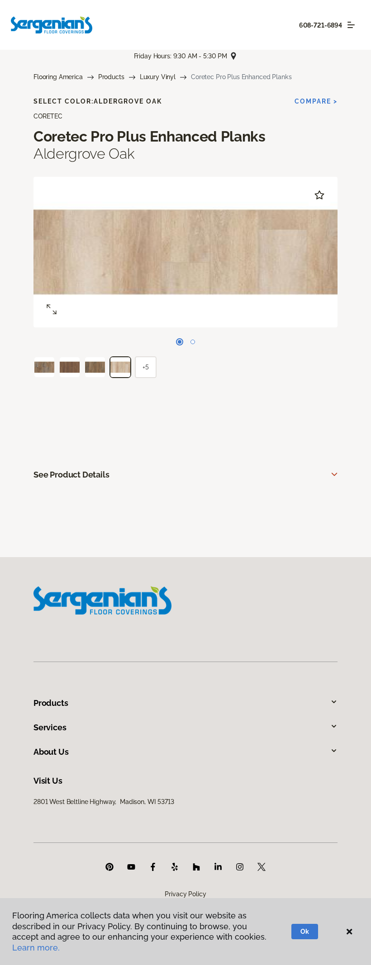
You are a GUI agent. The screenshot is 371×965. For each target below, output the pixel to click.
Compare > (316, 101)
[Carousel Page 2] (192, 342)
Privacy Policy (185, 894)
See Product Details (71, 474)
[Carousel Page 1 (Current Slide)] (179, 341)
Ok (304, 931)
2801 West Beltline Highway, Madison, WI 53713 (103, 801)
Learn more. (36, 947)
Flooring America (58, 76)
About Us (51, 752)
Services (50, 727)
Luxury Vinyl (158, 76)
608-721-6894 (320, 25)
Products (111, 76)
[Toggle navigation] (351, 25)
